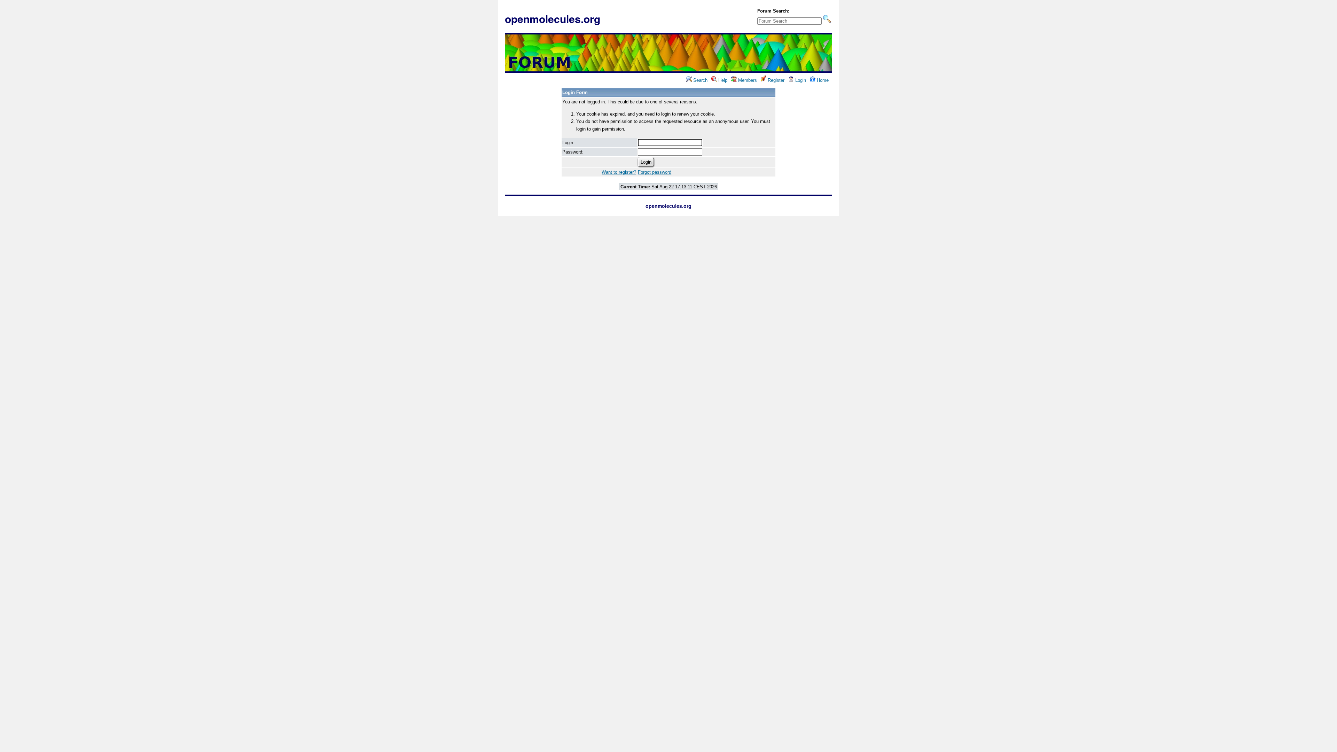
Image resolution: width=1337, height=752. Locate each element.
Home (822, 80)
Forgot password (654, 172)
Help (722, 80)
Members (747, 80)
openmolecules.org (552, 18)
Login (800, 80)
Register (775, 80)
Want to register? (619, 172)
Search (699, 80)
